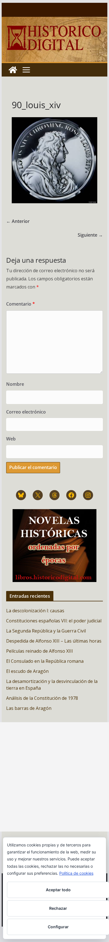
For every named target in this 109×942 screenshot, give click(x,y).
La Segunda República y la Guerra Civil (46, 631)
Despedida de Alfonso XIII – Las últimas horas (53, 641)
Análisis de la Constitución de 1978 (42, 698)
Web (11, 439)
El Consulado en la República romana (45, 661)
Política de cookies (76, 873)
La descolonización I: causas (35, 611)
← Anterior (18, 221)
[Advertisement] (54, 777)
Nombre (15, 384)
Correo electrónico (26, 412)
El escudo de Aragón (27, 671)
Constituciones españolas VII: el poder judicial (53, 621)
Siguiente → (90, 235)
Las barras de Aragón (28, 708)
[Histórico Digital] (13, 70)
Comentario (20, 304)
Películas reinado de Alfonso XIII (39, 651)
